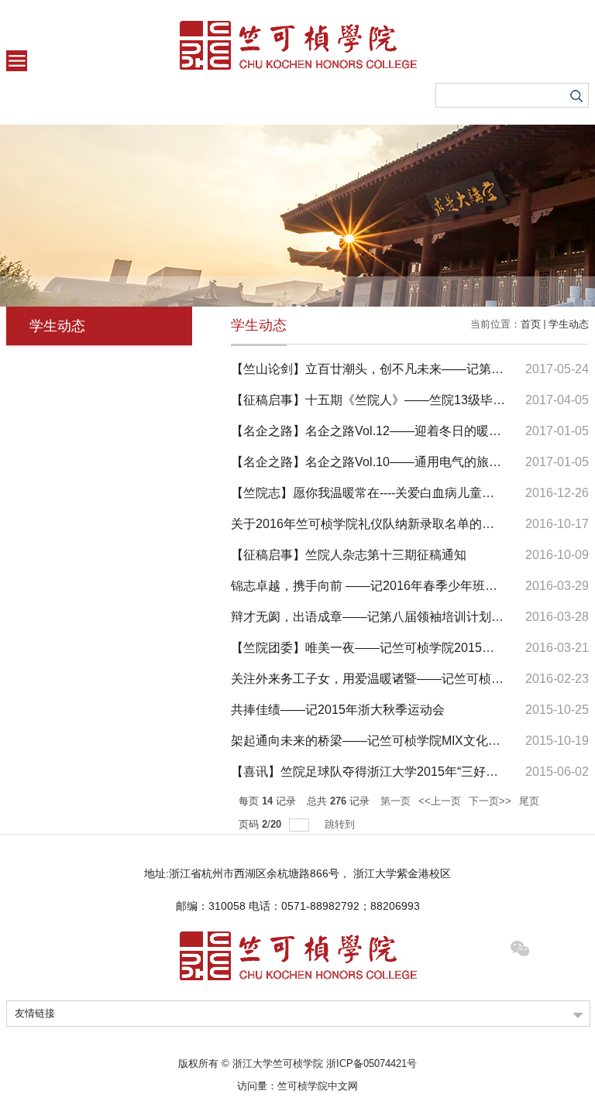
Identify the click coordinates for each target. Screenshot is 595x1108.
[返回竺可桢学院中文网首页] (297, 45)
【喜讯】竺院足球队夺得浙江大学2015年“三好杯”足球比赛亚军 (403, 771)
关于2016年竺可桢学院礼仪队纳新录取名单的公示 (369, 523)
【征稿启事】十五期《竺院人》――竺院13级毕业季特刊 (386, 399)
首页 (531, 324)
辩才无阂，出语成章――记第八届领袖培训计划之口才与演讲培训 (410, 616)
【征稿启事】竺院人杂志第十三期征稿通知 (348, 554)
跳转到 (341, 824)
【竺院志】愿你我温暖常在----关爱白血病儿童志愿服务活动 (393, 492)
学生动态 (569, 324)
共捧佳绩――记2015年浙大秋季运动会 (338, 709)
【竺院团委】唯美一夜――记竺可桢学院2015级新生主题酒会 (400, 647)
